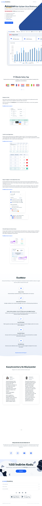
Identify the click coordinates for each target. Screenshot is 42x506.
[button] (21, 89)
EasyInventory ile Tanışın (20, 352)
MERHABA (21, 471)
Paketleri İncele (9, 22)
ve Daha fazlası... (9, 19)
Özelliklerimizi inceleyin (7, 106)
